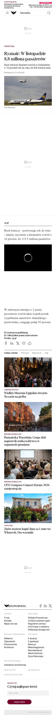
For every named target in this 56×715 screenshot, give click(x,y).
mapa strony (10, 670)
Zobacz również (11, 353)
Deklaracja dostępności (39, 629)
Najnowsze (37, 353)
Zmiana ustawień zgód (39, 621)
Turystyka (9, 46)
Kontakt (7, 621)
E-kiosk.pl (32, 638)
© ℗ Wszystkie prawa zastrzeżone (20, 335)
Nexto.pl (32, 644)
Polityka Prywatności (38, 618)
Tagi (46, 353)
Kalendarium (34, 670)
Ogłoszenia (9, 641)
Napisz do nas (10, 624)
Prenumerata (10, 644)
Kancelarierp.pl (35, 650)
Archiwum (9, 647)
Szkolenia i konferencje (15, 665)
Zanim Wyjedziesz (11, 390)
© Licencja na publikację (16, 332)
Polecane (25, 353)
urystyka (25, 12)
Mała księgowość (36, 647)
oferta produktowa (13, 675)
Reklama (8, 638)
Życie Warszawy (35, 656)
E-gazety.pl (33, 641)
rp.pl (6, 223)
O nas (7, 618)
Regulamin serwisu (37, 624)
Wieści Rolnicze (35, 653)
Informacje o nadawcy (38, 626)
